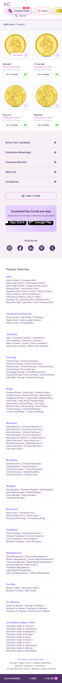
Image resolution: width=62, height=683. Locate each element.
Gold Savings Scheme (30, 320)
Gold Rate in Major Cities (20, 622)
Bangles (11, 485)
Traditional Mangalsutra (17, 567)
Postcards (38, 317)
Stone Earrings (47, 374)
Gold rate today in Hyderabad (21, 628)
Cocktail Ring (25, 403)
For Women (12, 601)
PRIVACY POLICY (25, 663)
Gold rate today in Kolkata (19, 648)
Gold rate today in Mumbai (19, 634)
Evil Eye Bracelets (14, 469)
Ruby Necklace (13, 432)
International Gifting (15, 297)
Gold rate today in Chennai (19, 626)
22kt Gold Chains (14, 448)
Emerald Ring (36, 400)
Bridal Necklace (34, 443)
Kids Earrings (12, 366)
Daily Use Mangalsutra (17, 573)
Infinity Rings (27, 406)
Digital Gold (11, 320)
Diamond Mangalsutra (35, 556)
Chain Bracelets (14, 472)
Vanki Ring (11, 400)
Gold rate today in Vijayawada (21, 645)
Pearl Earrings (27, 369)
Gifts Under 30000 (35, 283)
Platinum (27, 340)
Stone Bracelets (14, 474)
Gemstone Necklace (32, 429)
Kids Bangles (46, 489)
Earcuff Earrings (13, 374)
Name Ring (11, 403)
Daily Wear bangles (15, 492)
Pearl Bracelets (29, 466)
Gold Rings (28, 392)
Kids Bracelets (13, 466)
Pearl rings (41, 406)
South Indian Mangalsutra (40, 559)
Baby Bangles (28, 495)
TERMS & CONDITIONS (42, 663)
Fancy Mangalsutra (15, 562)
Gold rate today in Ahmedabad (21, 650)
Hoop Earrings (45, 366)
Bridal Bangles (34, 492)
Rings (9, 388)
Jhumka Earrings (29, 366)
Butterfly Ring (12, 406)
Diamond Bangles (29, 489)
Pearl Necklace (13, 435)
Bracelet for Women (15, 608)
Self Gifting (25, 317)
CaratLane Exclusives (19, 313)
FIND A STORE (33, 196)
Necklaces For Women (17, 437)
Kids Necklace (13, 429)
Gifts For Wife (33, 297)
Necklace (11, 423)
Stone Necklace (31, 440)
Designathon (27, 322)
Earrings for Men (30, 588)
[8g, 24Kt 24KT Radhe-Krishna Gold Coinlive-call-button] (57, 74)
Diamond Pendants (31, 533)
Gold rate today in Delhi (18, 637)
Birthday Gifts (12, 288)
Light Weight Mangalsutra (18, 570)
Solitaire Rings (13, 395)
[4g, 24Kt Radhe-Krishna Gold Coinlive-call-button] (26, 74)
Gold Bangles (12, 489)
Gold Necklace (13, 426)
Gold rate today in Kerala (18, 639)
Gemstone (38, 337)
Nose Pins (12, 509)
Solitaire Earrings (14, 363)
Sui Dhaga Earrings (15, 372)
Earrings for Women (34, 605)
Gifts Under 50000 (15, 286)
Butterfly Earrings (35, 377)
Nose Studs (32, 515)
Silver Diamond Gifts (43, 302)
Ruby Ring (23, 400)
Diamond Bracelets (31, 463)
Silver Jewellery (38, 343)
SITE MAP (13, 663)
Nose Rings (11, 512)
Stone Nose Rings (36, 518)
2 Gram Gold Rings (15, 411)
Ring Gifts (11, 302)
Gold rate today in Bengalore (20, 631)
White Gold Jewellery (38, 346)
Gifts (9, 276)
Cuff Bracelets (30, 474)
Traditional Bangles (15, 497)
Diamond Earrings (29, 361)
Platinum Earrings (32, 363)
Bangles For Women (37, 608)
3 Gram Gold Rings (31, 409)
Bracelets (11, 459)
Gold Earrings (12, 361)
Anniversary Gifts (29, 288)
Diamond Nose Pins (15, 515)
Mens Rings (45, 395)
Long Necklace (37, 437)
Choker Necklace (31, 432)
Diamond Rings (13, 392)
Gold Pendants (13, 533)
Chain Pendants (14, 538)
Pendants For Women (16, 611)
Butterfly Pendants (15, 541)
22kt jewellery (13, 340)
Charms (36, 340)
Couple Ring (31, 398)
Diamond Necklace (32, 426)
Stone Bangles (13, 495)
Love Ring (38, 403)
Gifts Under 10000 (15, 283)
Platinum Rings (42, 392)
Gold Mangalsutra (14, 556)
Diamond (17, 337)
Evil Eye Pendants (34, 536)
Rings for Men (13, 588)
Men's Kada (30, 590)
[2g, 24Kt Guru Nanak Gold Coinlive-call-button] (26, 125)
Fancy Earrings (30, 374)
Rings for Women (14, 605)
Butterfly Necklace (15, 443)
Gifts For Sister (44, 291)
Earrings (11, 357)
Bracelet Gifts (26, 299)
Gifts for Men (12, 280)
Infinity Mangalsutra (39, 573)
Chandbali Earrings (36, 372)
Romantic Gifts (13, 291)
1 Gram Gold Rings (35, 411)
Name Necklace (14, 440)
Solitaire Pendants (15, 536)
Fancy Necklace (14, 446)
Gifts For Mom (13, 294)
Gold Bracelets (13, 463)
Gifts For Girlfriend (30, 294)
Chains (25, 343)
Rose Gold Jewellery (16, 346)
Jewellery (12, 334)
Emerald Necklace (33, 446)
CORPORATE (40, 666)
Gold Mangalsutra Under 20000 (21, 564)
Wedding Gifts (42, 299)
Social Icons (16, 225)
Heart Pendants (33, 541)
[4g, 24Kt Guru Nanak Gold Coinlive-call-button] (57, 125)
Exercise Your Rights (24, 666)
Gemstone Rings (30, 395)
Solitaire (27, 337)
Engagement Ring (14, 398)
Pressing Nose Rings (16, 518)
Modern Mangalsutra (16, 559)
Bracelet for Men (14, 590)
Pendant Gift (12, 299)
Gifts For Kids (28, 291)
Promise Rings (13, 409)
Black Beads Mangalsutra (39, 562)
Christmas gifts (28, 280)
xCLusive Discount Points (18, 669)
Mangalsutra (13, 552)
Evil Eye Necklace (31, 435)
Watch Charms (13, 343)
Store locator (12, 322)
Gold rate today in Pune (18, 642)
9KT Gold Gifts (25, 302)
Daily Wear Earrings (15, 377)
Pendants (11, 529)
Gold (8, 337)
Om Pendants (30, 538)
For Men (11, 584)
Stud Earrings (12, 369)
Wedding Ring (45, 398)
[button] (34, 678)
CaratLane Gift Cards (36, 286)
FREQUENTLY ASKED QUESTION (43, 669)
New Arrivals (12, 317)
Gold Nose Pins (26, 512)
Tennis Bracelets (33, 469)
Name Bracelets (31, 472)
